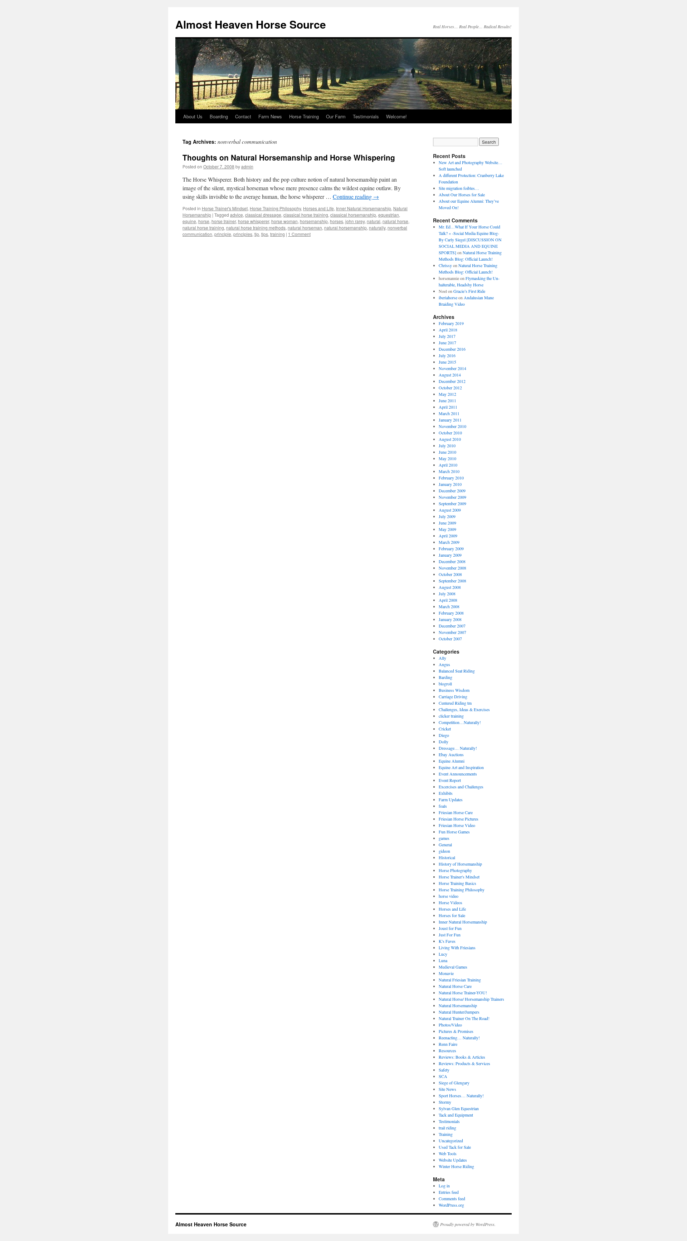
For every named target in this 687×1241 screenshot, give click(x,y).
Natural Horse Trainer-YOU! (463, 992)
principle (222, 234)
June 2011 (447, 400)
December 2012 (452, 381)
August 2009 (450, 510)
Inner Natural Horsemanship (363, 208)
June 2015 (447, 362)
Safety (444, 1070)
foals (443, 806)
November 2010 (452, 426)
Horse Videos (450, 902)
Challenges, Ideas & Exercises (464, 709)
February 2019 (451, 323)
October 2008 (450, 574)
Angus (444, 664)
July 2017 (447, 336)
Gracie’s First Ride (469, 291)
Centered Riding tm (455, 703)
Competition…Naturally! (460, 722)
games (444, 838)
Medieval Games (453, 967)
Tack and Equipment (456, 1115)
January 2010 (450, 484)
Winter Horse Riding (456, 1166)
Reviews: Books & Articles (462, 1057)
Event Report (450, 780)
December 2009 (452, 490)
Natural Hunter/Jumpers (459, 1012)
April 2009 (448, 535)
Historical (447, 857)
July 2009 (447, 516)
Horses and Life (318, 208)
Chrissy (445, 265)
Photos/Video (450, 1025)
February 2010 (451, 478)
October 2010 (450, 432)
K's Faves (447, 941)
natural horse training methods (256, 228)
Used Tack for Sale (455, 1147)
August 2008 (450, 587)
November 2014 (452, 368)
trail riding (447, 1128)
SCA (443, 1076)
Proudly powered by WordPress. (468, 1224)
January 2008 (450, 619)
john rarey (355, 221)
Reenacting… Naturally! (459, 1037)
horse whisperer (253, 221)
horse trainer (223, 221)
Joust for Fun (450, 928)
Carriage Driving (453, 696)
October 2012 (450, 387)
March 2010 (449, 471)
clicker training (451, 716)
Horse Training (304, 116)
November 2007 (452, 632)
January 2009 (450, 555)
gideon (444, 851)
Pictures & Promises (456, 1031)
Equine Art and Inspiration (461, 767)
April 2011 (448, 407)
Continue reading (356, 196)
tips (264, 234)
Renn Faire (448, 1044)
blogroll (445, 683)
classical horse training (305, 215)
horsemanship (314, 221)
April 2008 (448, 600)
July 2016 (447, 355)
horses (336, 221)
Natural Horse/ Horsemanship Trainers (471, 999)
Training (446, 1134)
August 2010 (450, 439)
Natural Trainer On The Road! (464, 1018)
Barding (445, 677)
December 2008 (452, 561)
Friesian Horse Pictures (458, 819)
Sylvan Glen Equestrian (459, 1108)
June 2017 (447, 342)
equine (189, 221)
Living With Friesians (457, 947)
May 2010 (447, 458)
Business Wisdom (454, 690)
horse (203, 221)
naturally (377, 228)
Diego (444, 735)
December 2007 (452, 626)
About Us (193, 116)
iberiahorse (448, 297)
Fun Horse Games (454, 831)
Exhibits (446, 793)
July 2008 (447, 593)
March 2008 (449, 606)
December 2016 (452, 349)
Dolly (443, 741)
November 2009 (452, 497)
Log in (444, 1185)
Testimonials (366, 116)
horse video (448, 896)
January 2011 (450, 420)
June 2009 (447, 523)
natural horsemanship (345, 228)
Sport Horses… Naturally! (461, 1095)
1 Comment (299, 234)
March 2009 (449, 542)
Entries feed (449, 1192)
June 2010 (447, 452)
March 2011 (449, 413)
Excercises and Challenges (461, 786)
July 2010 (447, 445)
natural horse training (203, 228)
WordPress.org (451, 1205)
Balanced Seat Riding (457, 671)
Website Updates (453, 1160)
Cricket (445, 729)
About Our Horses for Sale (462, 194)
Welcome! (396, 116)
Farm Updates (451, 799)
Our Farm (336, 116)
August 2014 (450, 375)
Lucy (443, 954)
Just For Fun (450, 934)
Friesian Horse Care (456, 812)
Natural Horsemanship (458, 1005)
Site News (447, 1089)
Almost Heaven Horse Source (250, 24)
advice (236, 215)
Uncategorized (451, 1140)
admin (247, 166)
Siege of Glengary (454, 1082)
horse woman (284, 221)
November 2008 (452, 568)
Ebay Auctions (451, 754)
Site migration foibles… (459, 188)
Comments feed (452, 1198)
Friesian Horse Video (457, 825)
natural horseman (305, 228)
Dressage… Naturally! (458, 748)
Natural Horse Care (455, 986)
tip (256, 234)
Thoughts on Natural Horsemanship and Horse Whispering (288, 157)
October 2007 (450, 638)
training (277, 234)
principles (242, 234)
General (445, 844)
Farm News (270, 116)
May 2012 (447, 394)
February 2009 (451, 548)
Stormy (445, 1102)
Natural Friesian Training (460, 980)
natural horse (395, 221)
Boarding (219, 116)
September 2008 (452, 580)
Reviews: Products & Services (464, 1063)
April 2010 (448, 465)
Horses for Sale (452, 915)
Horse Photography (455, 870)
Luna (443, 960)
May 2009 (447, 529)
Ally (442, 658)
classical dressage (263, 215)
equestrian (388, 215)
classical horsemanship (353, 215)
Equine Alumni (451, 761)
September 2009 (452, 503)
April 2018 (448, 330)
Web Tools (448, 1153)
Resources (447, 1050)
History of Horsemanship (460, 864)
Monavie (446, 973)
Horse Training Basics (457, 883)
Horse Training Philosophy (275, 208)
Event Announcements (458, 774)
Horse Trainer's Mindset (225, 208)
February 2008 (451, 613)
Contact (243, 116)
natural (373, 221)
